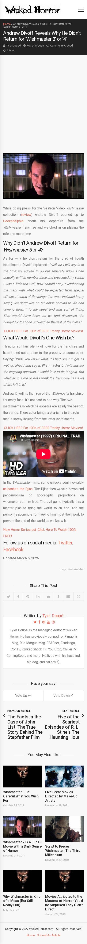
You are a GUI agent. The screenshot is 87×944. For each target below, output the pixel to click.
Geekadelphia (13, 221)
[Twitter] (8, 596)
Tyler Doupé (13, 45)
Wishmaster (76, 569)
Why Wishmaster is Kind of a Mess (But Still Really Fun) (21, 901)
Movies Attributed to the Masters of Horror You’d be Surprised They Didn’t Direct (64, 903)
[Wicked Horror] (32, 9)
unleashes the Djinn (18, 489)
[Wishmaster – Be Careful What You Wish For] (22, 776)
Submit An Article (48, 935)
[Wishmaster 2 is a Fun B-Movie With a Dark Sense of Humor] (22, 827)
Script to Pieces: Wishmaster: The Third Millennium (62, 850)
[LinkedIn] (38, 596)
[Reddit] (48, 596)
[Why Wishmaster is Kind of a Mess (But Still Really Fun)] (22, 881)
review (26, 215)
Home (7, 23)
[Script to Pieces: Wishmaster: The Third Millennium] (64, 829)
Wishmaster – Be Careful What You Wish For (21, 796)
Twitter (65, 543)
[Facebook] (18, 596)
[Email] (68, 596)
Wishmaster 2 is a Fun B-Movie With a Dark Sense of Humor (22, 846)
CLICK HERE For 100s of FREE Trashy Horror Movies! (43, 331)
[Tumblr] (58, 596)
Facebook (13, 550)
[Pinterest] (28, 596)
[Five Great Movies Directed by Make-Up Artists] (64, 776)
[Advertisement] (43, 101)
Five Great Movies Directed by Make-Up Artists (61, 796)
